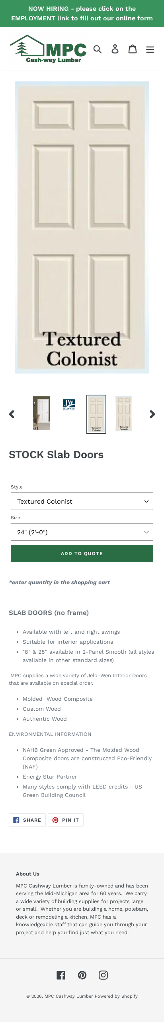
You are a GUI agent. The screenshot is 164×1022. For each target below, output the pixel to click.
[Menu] (150, 48)
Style (17, 487)
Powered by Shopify (116, 996)
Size (15, 517)
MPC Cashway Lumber (69, 996)
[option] (41, 413)
